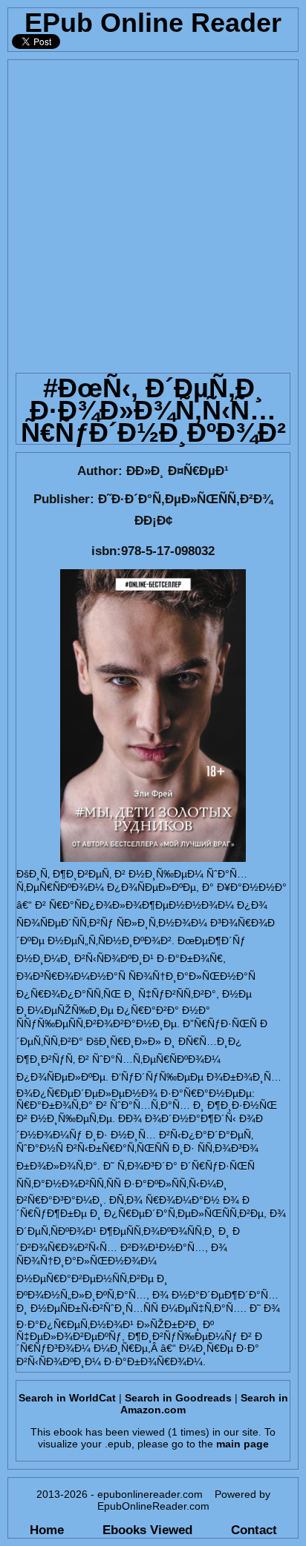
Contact (254, 1529)
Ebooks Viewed (147, 1529)
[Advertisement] (153, 212)
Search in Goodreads (178, 1398)
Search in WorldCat (67, 1398)
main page (242, 1444)
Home (47, 1529)
